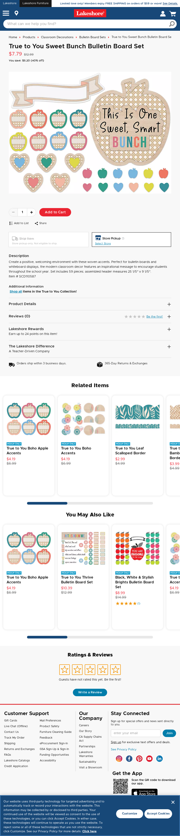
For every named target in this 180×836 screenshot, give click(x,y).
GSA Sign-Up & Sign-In (54, 749)
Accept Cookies (158, 813)
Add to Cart (55, 212)
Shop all (16, 291)
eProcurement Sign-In (54, 743)
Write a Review (90, 692)
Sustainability (87, 761)
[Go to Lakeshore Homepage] (90, 13)
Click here (89, 831)
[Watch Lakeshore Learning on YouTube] (149, 758)
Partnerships (87, 746)
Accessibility (48, 760)
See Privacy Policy (124, 749)
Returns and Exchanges (19, 749)
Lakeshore (9, 3)
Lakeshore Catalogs (17, 760)
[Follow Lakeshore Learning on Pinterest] (139, 758)
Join (169, 733)
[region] (90, 815)
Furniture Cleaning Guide (56, 732)
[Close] (173, 802)
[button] (6, 14)
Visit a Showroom (90, 767)
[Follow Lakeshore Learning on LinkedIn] (159, 758)
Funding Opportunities (54, 754)
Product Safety (49, 726)
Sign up (116, 742)
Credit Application (16, 766)
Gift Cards (10, 720)
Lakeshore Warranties (86, 754)
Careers (84, 725)
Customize (129, 813)
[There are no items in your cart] (174, 13)
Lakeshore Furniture (36, 3)
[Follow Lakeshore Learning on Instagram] (119, 758)
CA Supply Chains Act (90, 738)
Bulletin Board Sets (92, 37)
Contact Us (11, 732)
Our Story (85, 731)
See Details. (170, 3)
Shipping (9, 743)
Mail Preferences (50, 720)
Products (29, 37)
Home (13, 37)
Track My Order (14, 737)
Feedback (46, 737)
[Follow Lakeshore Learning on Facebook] (129, 758)
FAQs (7, 754)
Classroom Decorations (57, 37)
